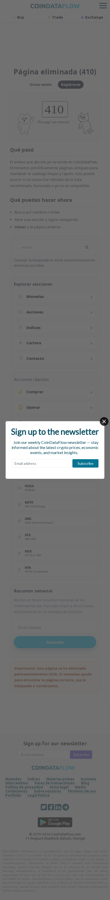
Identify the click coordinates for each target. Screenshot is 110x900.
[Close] (104, 421)
